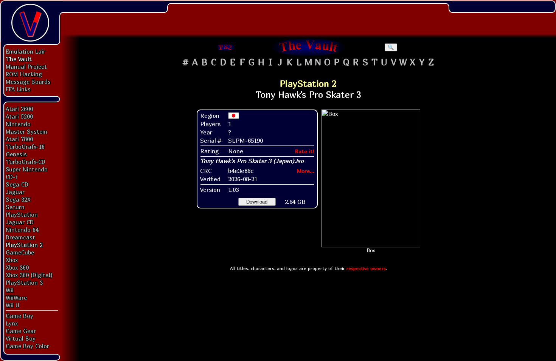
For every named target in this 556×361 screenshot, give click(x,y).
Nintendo (18, 123)
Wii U (12, 305)
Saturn (15, 207)
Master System (26, 131)
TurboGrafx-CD (25, 161)
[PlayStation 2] (226, 47)
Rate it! (304, 151)
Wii (10, 290)
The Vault (19, 59)
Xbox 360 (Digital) (29, 275)
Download (256, 202)
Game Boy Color (27, 345)
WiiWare (16, 297)
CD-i (11, 176)
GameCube (20, 252)
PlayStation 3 (24, 282)
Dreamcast (20, 237)
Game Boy (19, 315)
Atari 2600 (19, 108)
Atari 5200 (19, 116)
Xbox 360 (17, 267)
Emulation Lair (25, 51)
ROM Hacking (24, 74)
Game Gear (21, 330)
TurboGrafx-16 (25, 146)
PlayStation (22, 214)
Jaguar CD (20, 222)
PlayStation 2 (24, 244)
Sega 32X (18, 199)
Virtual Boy (21, 338)
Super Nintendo (27, 169)
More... (305, 171)
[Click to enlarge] (371, 178)
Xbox (12, 259)
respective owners (366, 268)
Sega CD (17, 184)
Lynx (12, 323)
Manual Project (26, 66)
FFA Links (18, 89)
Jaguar (15, 191)
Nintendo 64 (22, 229)
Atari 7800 (19, 139)
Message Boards (28, 81)
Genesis (16, 154)
